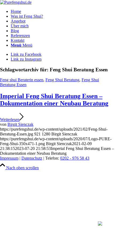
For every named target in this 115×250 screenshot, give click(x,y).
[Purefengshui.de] (16, 2)
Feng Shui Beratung (62, 80)
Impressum (9, 158)
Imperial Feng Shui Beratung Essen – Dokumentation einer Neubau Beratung (54, 100)
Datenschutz (31, 158)
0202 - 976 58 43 (74, 158)
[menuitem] (63, 11)
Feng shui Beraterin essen (21, 80)
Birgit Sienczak (20, 124)
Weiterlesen (10, 119)
